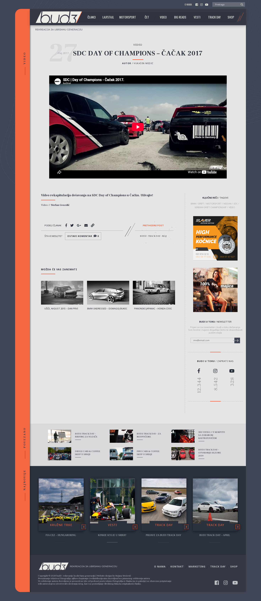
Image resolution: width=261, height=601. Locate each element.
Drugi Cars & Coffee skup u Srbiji (87, 453)
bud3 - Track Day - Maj (153, 236)
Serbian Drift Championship (211, 207)
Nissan (227, 203)
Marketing (197, 566)
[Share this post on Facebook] (66, 225)
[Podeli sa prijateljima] (86, 225)
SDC (235, 203)
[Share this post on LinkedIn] (92, 225)
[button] (241, 4)
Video (163, 17)
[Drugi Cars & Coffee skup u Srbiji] (59, 453)
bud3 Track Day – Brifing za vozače (86, 435)
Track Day (214, 17)
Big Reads (180, 17)
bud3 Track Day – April (214, 535)
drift (201, 203)
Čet (147, 17)
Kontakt (177, 566)
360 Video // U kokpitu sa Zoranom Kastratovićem (211, 435)
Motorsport (127, 17)
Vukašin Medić (144, 63)
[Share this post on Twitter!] (72, 225)
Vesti (197, 17)
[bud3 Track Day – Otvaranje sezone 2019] (183, 453)
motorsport (213, 203)
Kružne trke (61, 525)
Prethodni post (153, 225)
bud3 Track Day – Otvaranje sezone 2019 (209, 452)
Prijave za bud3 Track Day (163, 535)
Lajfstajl (108, 17)
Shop (231, 17)
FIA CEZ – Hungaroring (61, 535)
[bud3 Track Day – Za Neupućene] (121, 436)
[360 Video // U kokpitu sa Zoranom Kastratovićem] (183, 436)
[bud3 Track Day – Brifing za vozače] (59, 436)
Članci (92, 17)
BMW (193, 203)
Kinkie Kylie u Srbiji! (112, 535)
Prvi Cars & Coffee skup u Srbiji (148, 453)
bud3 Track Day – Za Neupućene (149, 435)
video (137, 44)
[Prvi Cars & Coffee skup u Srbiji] (121, 453)
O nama (188, 4)
